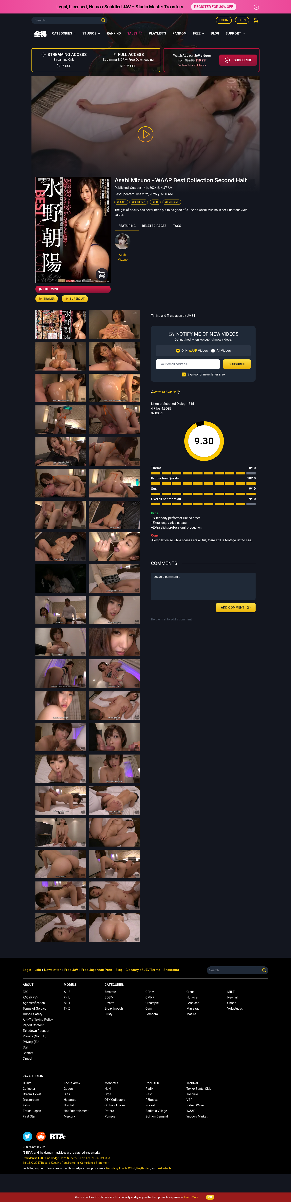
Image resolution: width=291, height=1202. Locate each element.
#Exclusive (172, 202)
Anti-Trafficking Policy (38, 1020)
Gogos (68, 1089)
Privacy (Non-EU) (34, 1036)
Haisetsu (70, 1100)
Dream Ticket (32, 1094)
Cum (149, 1008)
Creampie (152, 1003)
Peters (109, 1111)
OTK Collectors (115, 1100)
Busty (108, 1014)
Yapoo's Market (196, 1116)
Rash (149, 1094)
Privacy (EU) (31, 1042)
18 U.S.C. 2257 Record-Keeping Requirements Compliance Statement (66, 1162)
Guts (67, 1094)
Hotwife (192, 997)
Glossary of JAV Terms (143, 970)
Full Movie (51, 289)
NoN (108, 1089)
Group (190, 992)
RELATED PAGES (154, 226)
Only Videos (195, 350)
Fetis (26, 1105)
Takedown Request (36, 1031)
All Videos (224, 350)
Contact (28, 1053)
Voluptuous (235, 1008)
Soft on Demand (157, 1116)
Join (242, 20)
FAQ (26, 992)
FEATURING (127, 226)
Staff (26, 1047)
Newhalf (233, 997)
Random (179, 33)
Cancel (27, 1058)
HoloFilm (70, 1105)
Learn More (191, 1197)
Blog (215, 33)
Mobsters (111, 1083)
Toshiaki (192, 1094)
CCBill (131, 1168)
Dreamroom (31, 1100)
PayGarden (143, 1168)
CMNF (150, 997)
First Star (29, 1116)
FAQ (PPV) (30, 997)
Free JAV (71, 970)
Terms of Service (35, 1008)
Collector (29, 1089)
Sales (132, 33)
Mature (191, 1014)
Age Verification (34, 1003)
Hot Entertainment (76, 1111)
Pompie (110, 1116)
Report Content (33, 1025)
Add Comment (232, 607)
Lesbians (192, 1003)
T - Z (67, 1008)
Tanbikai (192, 1083)
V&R (189, 1100)
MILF (231, 992)
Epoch (123, 1168)
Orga (108, 1094)
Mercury (69, 1116)
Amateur (110, 992)
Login (223, 20)
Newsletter (52, 970)
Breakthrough (114, 1008)
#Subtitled (138, 202)
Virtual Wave (195, 1105)
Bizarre (109, 1003)
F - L (67, 997)
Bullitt (27, 1083)
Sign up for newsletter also (206, 374)
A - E (67, 992)
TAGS (177, 226)
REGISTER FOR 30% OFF (213, 7)
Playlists (157, 33)
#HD (155, 202)
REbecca (152, 1100)
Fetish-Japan (32, 1111)
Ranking (114, 33)
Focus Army (72, 1083)
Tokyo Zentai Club (198, 1089)
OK (210, 1197)
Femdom (152, 1014)
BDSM (109, 997)
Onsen (231, 1003)
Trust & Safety (32, 1014)
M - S (67, 1003)
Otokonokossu (115, 1105)
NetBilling (112, 1168)
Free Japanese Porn (96, 970)
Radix (149, 1089)
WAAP (121, 202)
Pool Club (152, 1083)
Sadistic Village (156, 1111)
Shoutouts (171, 970)
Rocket (150, 1105)
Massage (193, 1008)
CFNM (150, 992)
